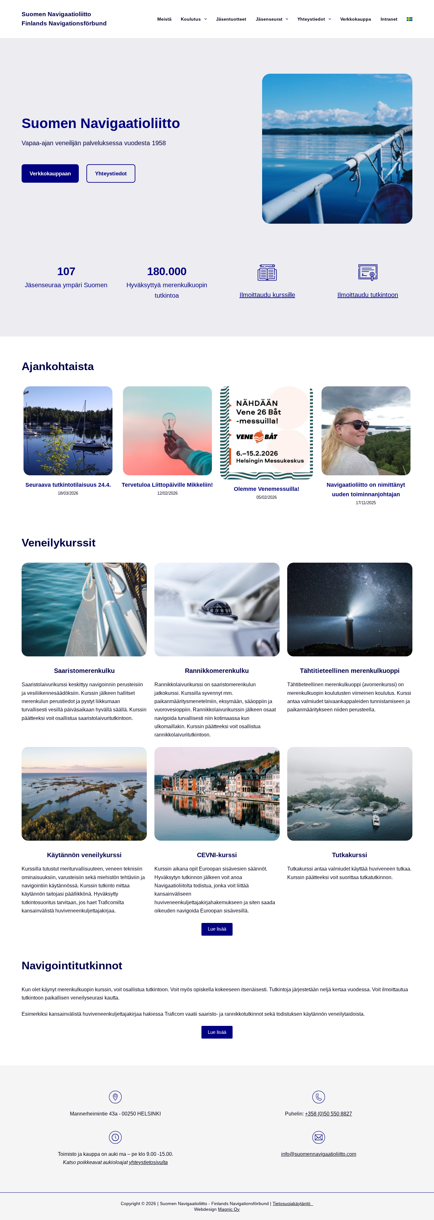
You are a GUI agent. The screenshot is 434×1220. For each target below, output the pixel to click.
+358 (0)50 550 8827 (328, 1113)
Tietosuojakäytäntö (293, 1203)
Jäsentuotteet (231, 19)
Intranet (389, 19)
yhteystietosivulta (148, 1162)
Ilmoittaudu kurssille (267, 294)
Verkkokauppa (355, 19)
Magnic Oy (229, 1209)
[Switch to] (408, 19)
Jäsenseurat (269, 19)
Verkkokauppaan (50, 173)
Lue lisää (217, 929)
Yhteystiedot (311, 19)
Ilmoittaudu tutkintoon (367, 294)
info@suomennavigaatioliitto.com (318, 1154)
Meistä (164, 19)
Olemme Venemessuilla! (266, 489)
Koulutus (191, 19)
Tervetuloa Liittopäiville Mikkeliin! (167, 485)
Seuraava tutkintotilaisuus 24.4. (68, 485)
